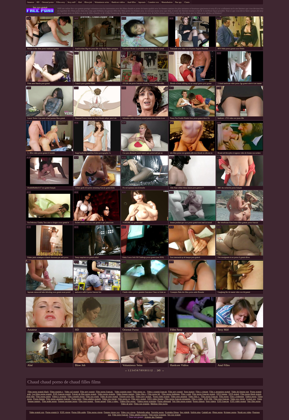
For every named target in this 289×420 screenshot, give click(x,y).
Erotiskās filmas (172, 412)
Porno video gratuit (161, 396)
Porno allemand (164, 401)
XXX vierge (65, 412)
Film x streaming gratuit (219, 392)
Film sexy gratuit (87, 392)
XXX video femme (155, 399)
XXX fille (208, 399)
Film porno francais (104, 392)
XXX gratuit (233, 394)
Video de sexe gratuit (109, 396)
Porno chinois (199, 401)
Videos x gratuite (59, 396)
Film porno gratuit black (38, 392)
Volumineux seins (102, 2)
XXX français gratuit (62, 394)
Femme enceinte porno (67, 401)
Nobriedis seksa (143, 412)
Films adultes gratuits (92, 399)
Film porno (224, 396)
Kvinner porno (230, 412)
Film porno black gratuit (250, 394)
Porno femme (39, 399)
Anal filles (131, 2)
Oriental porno (48, 2)
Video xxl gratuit (71, 392)
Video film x (140, 394)
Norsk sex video (244, 412)
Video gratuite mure (123, 392)
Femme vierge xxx (112, 412)
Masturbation (167, 2)
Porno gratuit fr (52, 412)
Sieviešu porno (157, 412)
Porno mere (76, 399)
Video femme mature (125, 394)
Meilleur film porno (159, 404)
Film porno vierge (95, 412)
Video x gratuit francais (157, 392)
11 (148, 370)
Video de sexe (127, 404)
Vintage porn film (126, 396)
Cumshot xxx (153, 2)
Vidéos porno (250, 396)
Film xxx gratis (92, 396)
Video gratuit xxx (36, 412)
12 (151, 370)
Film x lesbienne (237, 396)
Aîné (80, 2)
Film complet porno (76, 396)
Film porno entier (43, 396)
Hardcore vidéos (118, 2)
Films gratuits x (56, 392)
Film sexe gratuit (86, 401)
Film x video (197, 399)
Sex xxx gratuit (40, 7)
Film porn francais (120, 415)
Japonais (141, 2)
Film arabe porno (49, 401)
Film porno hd (154, 394)
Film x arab (186, 394)
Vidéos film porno (128, 401)
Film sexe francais (221, 399)
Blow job (88, 2)
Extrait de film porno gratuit (84, 394)
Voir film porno (254, 401)
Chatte (187, 2)
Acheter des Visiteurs (153, 417)
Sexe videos (211, 401)
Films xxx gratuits (141, 404)
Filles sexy (60, 2)
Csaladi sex (206, 412)
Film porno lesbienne (171, 394)
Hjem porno (217, 412)
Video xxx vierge (109, 399)
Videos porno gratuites (146, 401)
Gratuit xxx (251, 399)
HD (38, 2)
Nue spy (178, 2)
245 (158, 370)
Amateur (30, 2)
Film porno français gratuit (203, 394)
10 (145, 370)
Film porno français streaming (177, 399)
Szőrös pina (195, 412)
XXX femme (221, 394)
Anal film (30, 396)
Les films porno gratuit (42, 394)
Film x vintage (202, 392)
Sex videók (184, 412)
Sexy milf (71, 2)
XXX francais (223, 401)
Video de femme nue (240, 392)
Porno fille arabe (78, 412)
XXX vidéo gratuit (238, 401)
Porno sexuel (100, 401)
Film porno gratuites (157, 415)
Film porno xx (139, 392)
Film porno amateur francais (58, 399)
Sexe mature (189, 392)
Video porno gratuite (106, 394)
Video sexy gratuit (144, 396)
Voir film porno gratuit (182, 401)
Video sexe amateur (179, 396)
